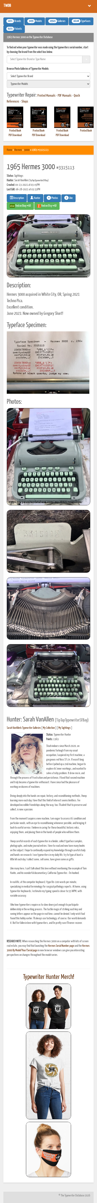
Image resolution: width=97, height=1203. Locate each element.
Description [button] (18, 198)
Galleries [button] (57, 21)
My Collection (49, 727)
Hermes (18, 150)
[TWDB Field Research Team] (48, 1149)
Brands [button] (14, 21)
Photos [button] (53, 198)
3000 (27, 150)
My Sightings (64, 727)
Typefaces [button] (81, 21)
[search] (48, 76)
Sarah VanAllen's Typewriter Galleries (24, 727)
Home (9, 150)
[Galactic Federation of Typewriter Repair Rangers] (48, 1076)
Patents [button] (15, 29)
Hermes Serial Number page (61, 945)
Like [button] (69, 198)
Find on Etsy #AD (49, 205)
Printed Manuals (46, 95)
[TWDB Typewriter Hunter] (48, 1006)
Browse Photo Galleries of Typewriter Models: (28, 68)
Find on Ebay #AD (23, 205)
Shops (24, 101)
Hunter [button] (36, 198)
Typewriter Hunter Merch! (48, 977)
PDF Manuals (65, 95)
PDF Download (15, 135)
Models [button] (35, 21)
